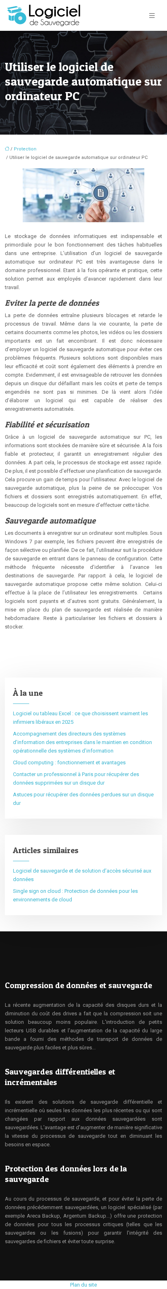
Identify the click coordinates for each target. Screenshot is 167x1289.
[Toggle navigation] (152, 15)
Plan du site (83, 1285)
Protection (25, 149)
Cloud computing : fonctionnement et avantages (69, 762)
